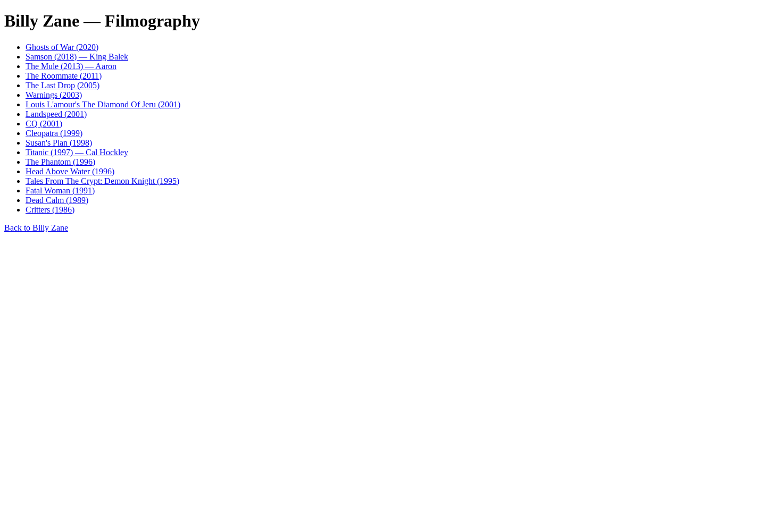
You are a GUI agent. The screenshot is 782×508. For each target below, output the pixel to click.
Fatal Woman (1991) (60, 190)
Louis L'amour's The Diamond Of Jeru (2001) (103, 104)
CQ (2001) (44, 123)
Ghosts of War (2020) (62, 47)
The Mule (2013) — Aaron (71, 66)
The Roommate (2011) (64, 75)
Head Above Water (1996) (70, 171)
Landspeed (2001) (56, 113)
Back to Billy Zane (36, 227)
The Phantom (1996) (60, 161)
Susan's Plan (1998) (59, 142)
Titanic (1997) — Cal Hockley (77, 152)
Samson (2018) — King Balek (77, 56)
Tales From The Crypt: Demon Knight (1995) (102, 180)
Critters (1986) (50, 209)
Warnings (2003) (54, 94)
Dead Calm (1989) (57, 200)
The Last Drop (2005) (62, 85)
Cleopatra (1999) (54, 133)
